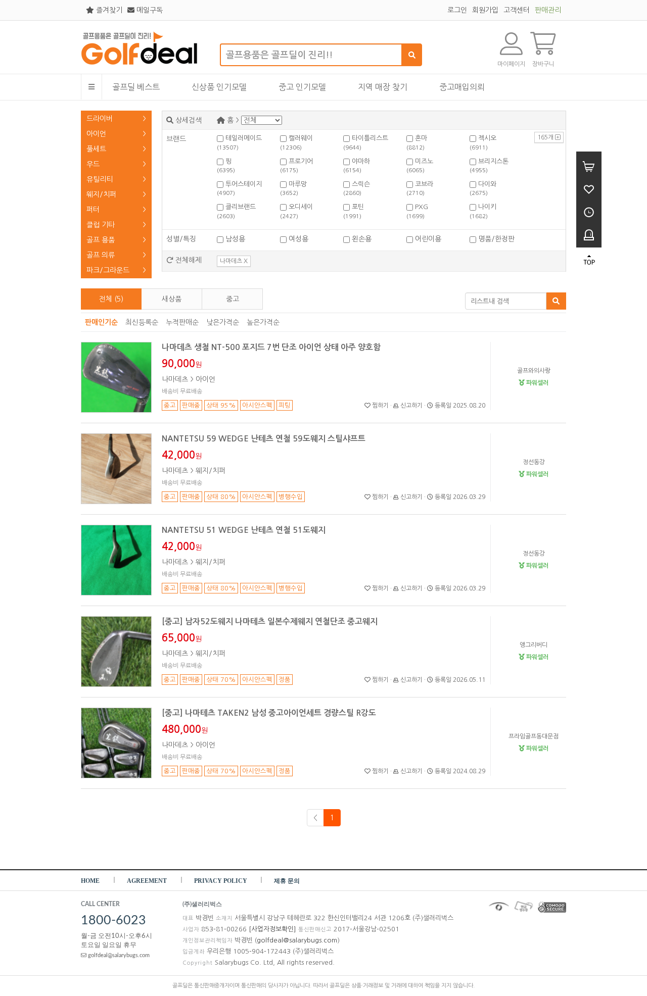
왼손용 (361, 238)
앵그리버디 (533, 645)
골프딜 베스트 (136, 87)
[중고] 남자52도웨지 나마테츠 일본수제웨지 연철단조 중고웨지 (270, 621)
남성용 (234, 238)
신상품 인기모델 (219, 87)
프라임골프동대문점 (534, 736)
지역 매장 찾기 (382, 87)
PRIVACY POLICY (221, 880)
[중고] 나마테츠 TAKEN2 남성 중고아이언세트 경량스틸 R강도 (269, 713)
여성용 (297, 238)
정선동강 (534, 462)
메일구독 (148, 10)
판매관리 (548, 10)
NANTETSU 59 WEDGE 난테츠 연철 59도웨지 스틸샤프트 (263, 438)
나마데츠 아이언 (188, 379)
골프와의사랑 (533, 371)
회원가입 (485, 10)
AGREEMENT (147, 880)
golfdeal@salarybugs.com (118, 955)
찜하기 (380, 406)
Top (589, 260)
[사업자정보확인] (272, 929)
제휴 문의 (287, 880)
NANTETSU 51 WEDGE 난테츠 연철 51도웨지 (244, 530)
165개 (546, 137)
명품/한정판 (495, 238)
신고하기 (411, 406)
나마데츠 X (234, 261)
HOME (90, 880)
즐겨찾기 (108, 10)
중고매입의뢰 (462, 87)
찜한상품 (589, 188)
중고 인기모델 (302, 87)
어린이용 (427, 238)
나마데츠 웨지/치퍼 (193, 470)
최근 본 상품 (589, 211)
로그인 (457, 10)
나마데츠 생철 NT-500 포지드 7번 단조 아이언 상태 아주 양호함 (271, 347)
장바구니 (589, 165)
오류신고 (589, 233)
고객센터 (516, 10)
